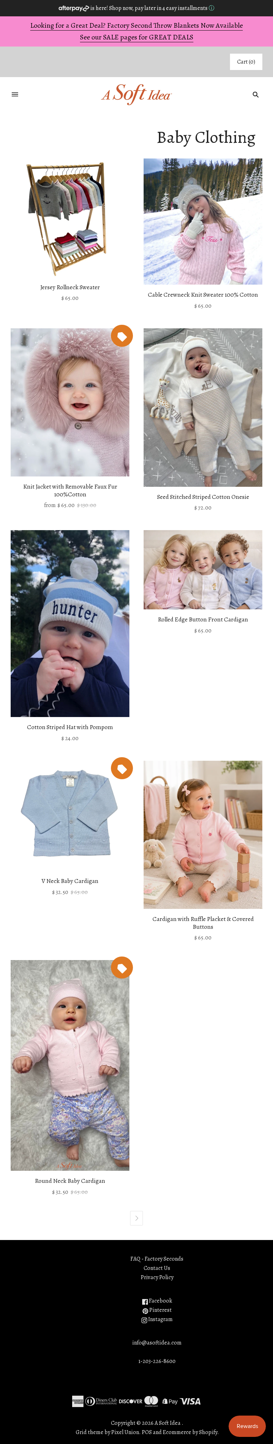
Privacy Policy (157, 1277)
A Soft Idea (168, 1423)
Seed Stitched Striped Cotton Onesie (203, 497)
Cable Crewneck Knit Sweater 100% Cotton (203, 295)
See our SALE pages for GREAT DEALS (136, 37)
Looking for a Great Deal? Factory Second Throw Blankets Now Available (136, 25)
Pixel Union (125, 1432)
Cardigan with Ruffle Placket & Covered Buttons (203, 923)
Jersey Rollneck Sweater (70, 287)
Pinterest (160, 1310)
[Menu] (15, 95)
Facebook (160, 1301)
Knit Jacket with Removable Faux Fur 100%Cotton (70, 490)
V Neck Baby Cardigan (70, 881)
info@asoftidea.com (157, 1343)
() (246, 62)
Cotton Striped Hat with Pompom (70, 727)
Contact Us (157, 1268)
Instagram (160, 1319)
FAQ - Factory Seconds (156, 1259)
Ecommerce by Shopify (190, 1432)
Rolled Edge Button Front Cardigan (203, 619)
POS (147, 1432)
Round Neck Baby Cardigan (70, 1181)
